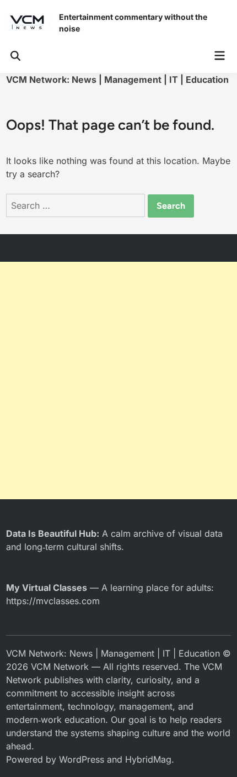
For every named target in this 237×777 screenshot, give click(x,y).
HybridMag (148, 759)
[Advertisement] (118, 380)
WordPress (81, 759)
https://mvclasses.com (53, 600)
